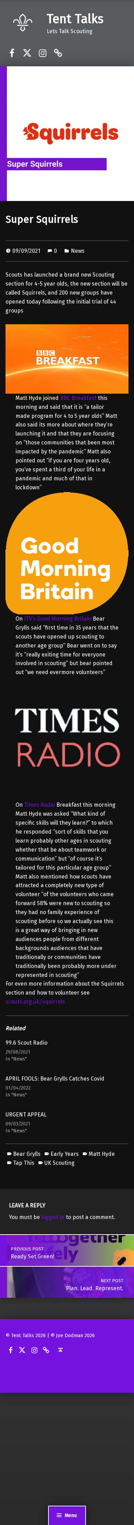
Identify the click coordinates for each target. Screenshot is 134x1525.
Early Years (65, 1154)
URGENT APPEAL (25, 1114)
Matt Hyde (102, 1154)
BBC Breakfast (78, 398)
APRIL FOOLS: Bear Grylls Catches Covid (54, 1078)
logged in (53, 1217)
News (78, 251)
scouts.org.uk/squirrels (35, 1001)
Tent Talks (75, 19)
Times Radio (39, 805)
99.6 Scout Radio (26, 1042)
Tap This (23, 1163)
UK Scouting (59, 1163)
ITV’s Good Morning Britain (57, 618)
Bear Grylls (27, 1154)
